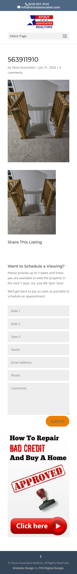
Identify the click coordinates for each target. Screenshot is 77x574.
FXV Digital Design (51, 568)
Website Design (23, 568)
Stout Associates (23, 67)
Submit (57, 421)
